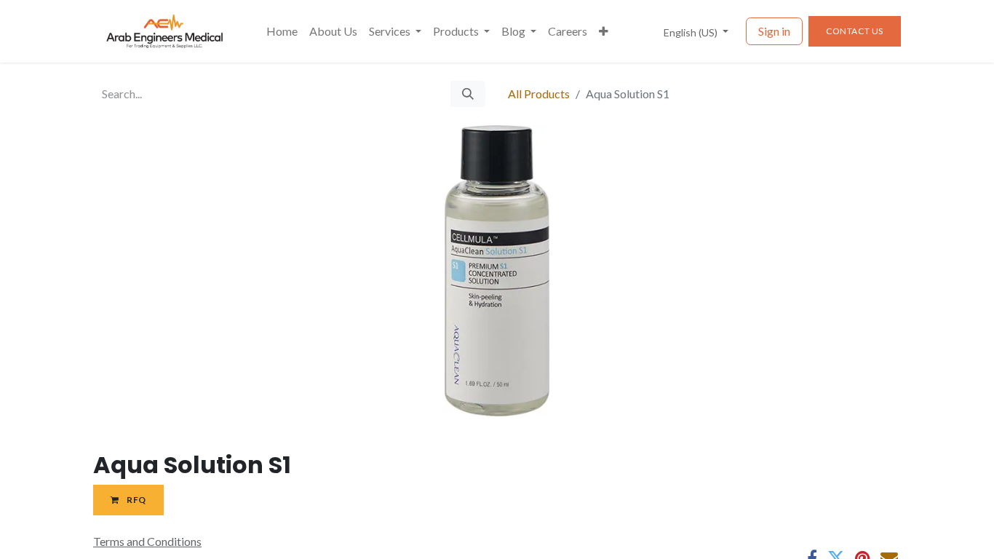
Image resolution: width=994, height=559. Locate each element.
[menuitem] (282, 31)
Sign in (774, 31)
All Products (539, 93)
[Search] (468, 94)
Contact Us (854, 30)
